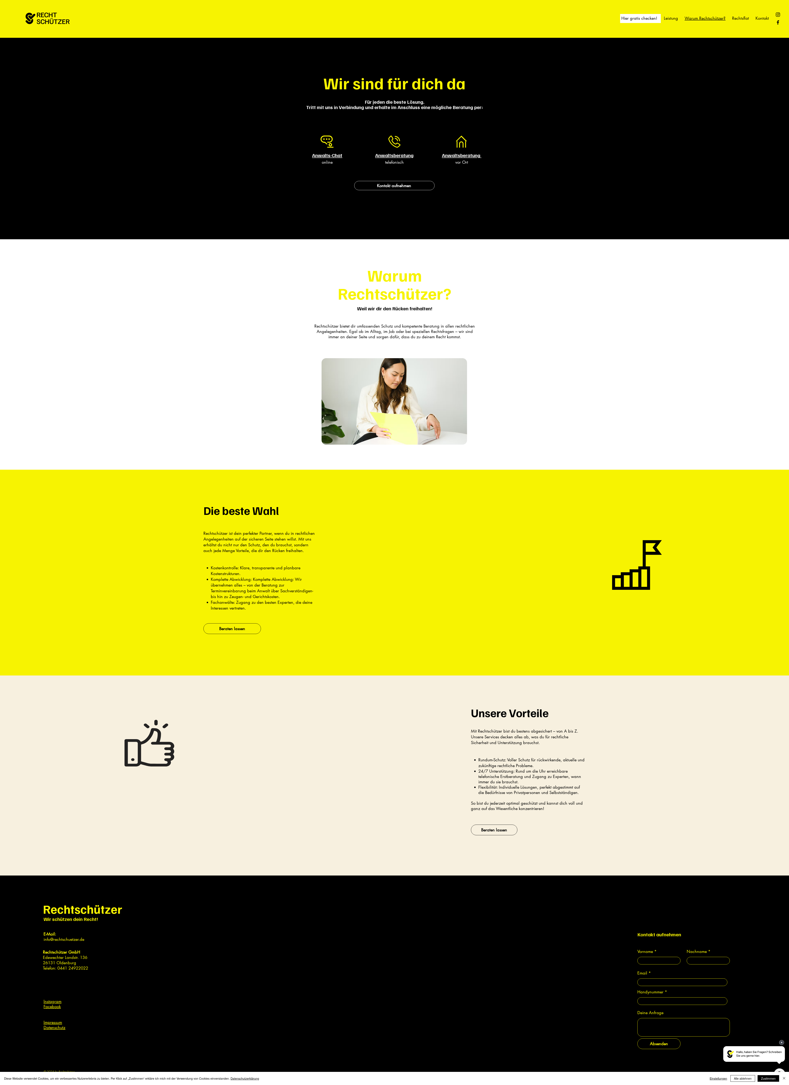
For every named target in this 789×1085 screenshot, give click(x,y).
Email (642, 973)
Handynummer (650, 992)
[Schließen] (784, 1078)
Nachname (697, 951)
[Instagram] (778, 14)
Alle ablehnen (743, 1078)
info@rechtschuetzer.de (64, 939)
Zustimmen (768, 1078)
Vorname (645, 951)
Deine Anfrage (650, 1013)
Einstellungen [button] (718, 1078)
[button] (639, 18)
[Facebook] (778, 22)
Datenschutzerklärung (245, 1078)
